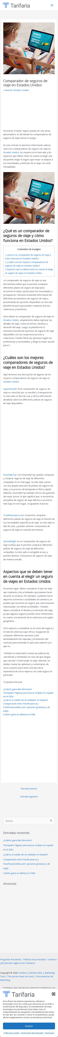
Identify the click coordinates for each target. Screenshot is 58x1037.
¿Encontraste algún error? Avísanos (17, 962)
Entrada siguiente (29, 796)
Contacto (52, 959)
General (8, 90)
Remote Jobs (35, 972)
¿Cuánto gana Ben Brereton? (17, 689)
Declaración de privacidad (32, 1033)
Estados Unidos (21, 90)
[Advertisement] (29, 111)
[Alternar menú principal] (52, 5)
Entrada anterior (29, 788)
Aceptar (29, 1025)
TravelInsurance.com (13, 515)
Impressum (49, 1033)
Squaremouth (10, 388)
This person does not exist (20, 976)
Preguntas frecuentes (10, 959)
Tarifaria (22, 972)
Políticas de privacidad (34, 959)
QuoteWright (9, 541)
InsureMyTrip (10, 474)
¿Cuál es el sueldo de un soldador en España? (25, 699)
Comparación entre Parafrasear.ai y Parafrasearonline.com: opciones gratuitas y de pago (26, 707)
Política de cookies (11, 1033)
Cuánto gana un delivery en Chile (19, 714)
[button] (53, 993)
